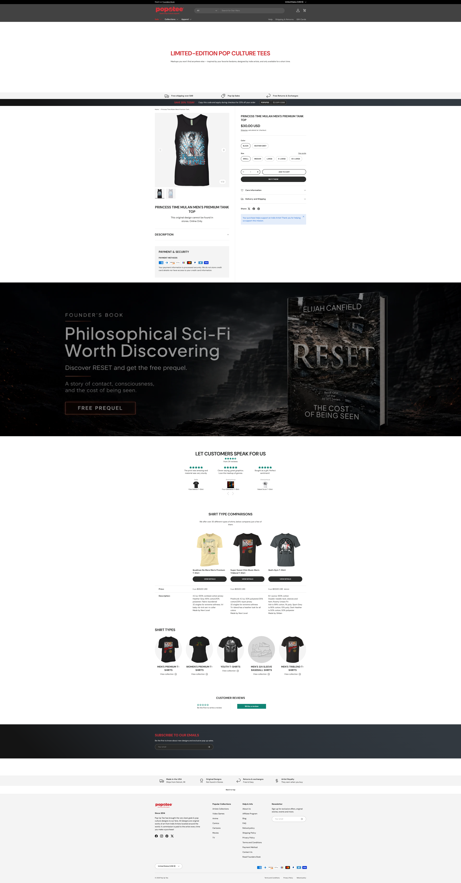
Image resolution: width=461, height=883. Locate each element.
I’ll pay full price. (254, 463)
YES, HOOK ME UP (254, 457)
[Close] (276, 418)
